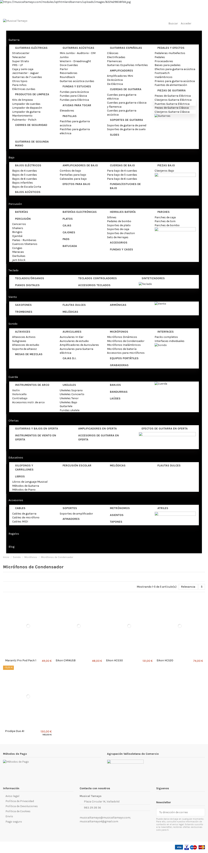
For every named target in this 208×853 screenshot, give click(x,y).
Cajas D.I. (69, 358)
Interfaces (165, 331)
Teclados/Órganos (29, 278)
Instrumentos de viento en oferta (35, 437)
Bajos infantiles (22, 182)
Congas (17, 248)
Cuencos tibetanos (24, 244)
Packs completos (166, 337)
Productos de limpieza (32, 94)
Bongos (17, 232)
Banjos (115, 385)
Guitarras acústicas (78, 48)
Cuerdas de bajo (122, 165)
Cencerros (19, 224)
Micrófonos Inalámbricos (124, 345)
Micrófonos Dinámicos (122, 337)
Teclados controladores (97, 278)
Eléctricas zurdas (23, 89)
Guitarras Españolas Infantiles (127, 65)
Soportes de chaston (121, 233)
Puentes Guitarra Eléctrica (172, 104)
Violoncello (19, 394)
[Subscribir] (202, 812)
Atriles (162, 508)
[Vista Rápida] (29, 655)
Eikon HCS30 (114, 660)
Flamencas (114, 61)
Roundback (67, 77)
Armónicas (118, 305)
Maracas (18, 252)
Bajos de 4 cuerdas (24, 170)
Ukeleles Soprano (71, 390)
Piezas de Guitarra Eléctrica (173, 95)
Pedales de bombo (119, 221)
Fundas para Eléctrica (74, 100)
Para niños (19, 85)
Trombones (23, 312)
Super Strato (20, 61)
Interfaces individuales (169, 341)
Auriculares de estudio (74, 341)
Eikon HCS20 (165, 660)
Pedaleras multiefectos (170, 53)
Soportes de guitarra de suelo (126, 129)
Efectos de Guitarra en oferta (165, 428)
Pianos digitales (27, 285)
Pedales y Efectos (170, 48)
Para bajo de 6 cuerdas (122, 179)
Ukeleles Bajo (68, 402)
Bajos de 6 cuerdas (24, 179)
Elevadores (67, 110)
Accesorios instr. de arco (28, 402)
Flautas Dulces (169, 465)
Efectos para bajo (76, 184)
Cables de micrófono (25, 517)
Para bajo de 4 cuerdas (122, 170)
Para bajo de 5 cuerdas (122, 174)
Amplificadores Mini (120, 76)
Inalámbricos (163, 77)
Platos (68, 219)
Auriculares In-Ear (71, 337)
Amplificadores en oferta (97, 428)
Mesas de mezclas (28, 354)
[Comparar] (27, 655)
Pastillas (70, 116)
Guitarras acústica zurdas (77, 81)
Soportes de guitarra (126, 120)
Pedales (160, 57)
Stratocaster (20, 53)
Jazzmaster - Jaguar (25, 73)
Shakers (17, 228)
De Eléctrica (115, 84)
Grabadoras (119, 365)
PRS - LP (17, 65)
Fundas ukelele (69, 410)
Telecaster (19, 57)
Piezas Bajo (166, 165)
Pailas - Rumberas (24, 240)
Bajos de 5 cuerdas (24, 174)
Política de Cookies (17, 811)
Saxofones (23, 305)
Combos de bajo (70, 170)
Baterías (21, 212)
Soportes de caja (118, 229)
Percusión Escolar (77, 465)
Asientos (117, 515)
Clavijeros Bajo (164, 170)
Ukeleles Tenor (69, 398)
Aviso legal (12, 796)
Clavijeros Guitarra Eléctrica (173, 100)
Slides (114, 134)
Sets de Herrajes (117, 237)
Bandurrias (119, 392)
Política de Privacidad (19, 801)
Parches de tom (165, 221)
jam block (18, 260)
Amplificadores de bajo (80, 165)
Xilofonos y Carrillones (24, 467)
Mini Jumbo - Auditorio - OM (77, 53)
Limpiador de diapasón (27, 107)
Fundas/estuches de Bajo (125, 186)
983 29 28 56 (92, 807)
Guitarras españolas (126, 48)
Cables (20, 508)
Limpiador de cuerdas (26, 104)
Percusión (23, 219)
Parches (163, 212)
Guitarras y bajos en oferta (36, 428)
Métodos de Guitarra (25, 486)
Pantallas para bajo (73, 174)
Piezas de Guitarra (171, 90)
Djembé (17, 236)
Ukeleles (69, 385)
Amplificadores (121, 70)
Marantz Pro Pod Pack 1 (20, 660)
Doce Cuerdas (69, 65)
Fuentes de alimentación (171, 85)
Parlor (64, 69)
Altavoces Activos (24, 337)
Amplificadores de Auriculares (79, 345)
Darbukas (18, 256)
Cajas (67, 225)
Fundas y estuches (77, 86)
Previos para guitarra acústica (175, 81)
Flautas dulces (74, 305)
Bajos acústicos (27, 192)
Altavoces (22, 331)
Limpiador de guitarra (26, 112)
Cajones (69, 232)
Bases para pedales (168, 65)
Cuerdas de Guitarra (125, 89)
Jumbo (64, 57)
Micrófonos (119, 331)
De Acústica (115, 80)
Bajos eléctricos (28, 165)
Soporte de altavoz (24, 349)
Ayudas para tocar (77, 105)
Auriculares (72, 331)
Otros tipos (19, 81)
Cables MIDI (20, 521)
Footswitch (162, 73)
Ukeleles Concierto (72, 394)
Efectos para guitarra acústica (175, 69)
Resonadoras (68, 73)
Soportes (70, 508)
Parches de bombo (167, 225)
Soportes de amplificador (76, 513)
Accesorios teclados (94, 285)
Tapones (116, 521)
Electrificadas (116, 57)
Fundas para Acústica (74, 92)
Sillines (111, 217)
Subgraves (19, 341)
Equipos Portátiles (124, 358)
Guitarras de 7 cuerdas (27, 77)
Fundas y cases (121, 249)
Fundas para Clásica (73, 95)
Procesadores (164, 61)
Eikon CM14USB (66, 660)
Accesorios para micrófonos (126, 353)
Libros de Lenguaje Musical (30, 481)
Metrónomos (120, 508)
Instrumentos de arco (32, 385)
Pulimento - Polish (24, 119)
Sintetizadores (153, 278)
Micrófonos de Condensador (125, 341)
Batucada (70, 246)
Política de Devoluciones (21, 806)
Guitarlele (66, 406)
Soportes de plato (119, 225)
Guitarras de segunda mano (32, 143)
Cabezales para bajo (73, 179)
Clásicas (112, 53)
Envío (9, 816)
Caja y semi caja (22, 69)
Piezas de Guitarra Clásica (172, 107)
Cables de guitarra (24, 513)
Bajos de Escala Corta (26, 186)
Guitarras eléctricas (31, 48)
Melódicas (70, 312)
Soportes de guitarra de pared (126, 125)
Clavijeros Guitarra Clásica (172, 112)
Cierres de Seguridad (31, 125)
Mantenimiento (22, 115)
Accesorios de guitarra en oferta (98, 437)
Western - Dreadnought (75, 61)
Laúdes (115, 398)
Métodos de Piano (24, 489)
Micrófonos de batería (121, 349)
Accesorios (118, 242)
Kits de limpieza (22, 100)
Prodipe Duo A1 (14, 731)
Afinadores (71, 519)
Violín (16, 390)
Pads (66, 239)
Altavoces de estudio (25, 345)
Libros (20, 476)
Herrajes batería (123, 212)
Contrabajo (19, 398)
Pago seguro (13, 821)
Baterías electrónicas (80, 212)
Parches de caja (165, 217)
